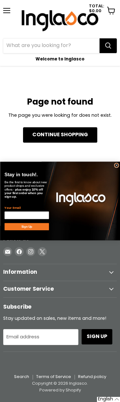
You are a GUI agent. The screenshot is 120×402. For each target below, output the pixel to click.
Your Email (12, 208)
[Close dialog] (117, 165)
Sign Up (26, 226)
